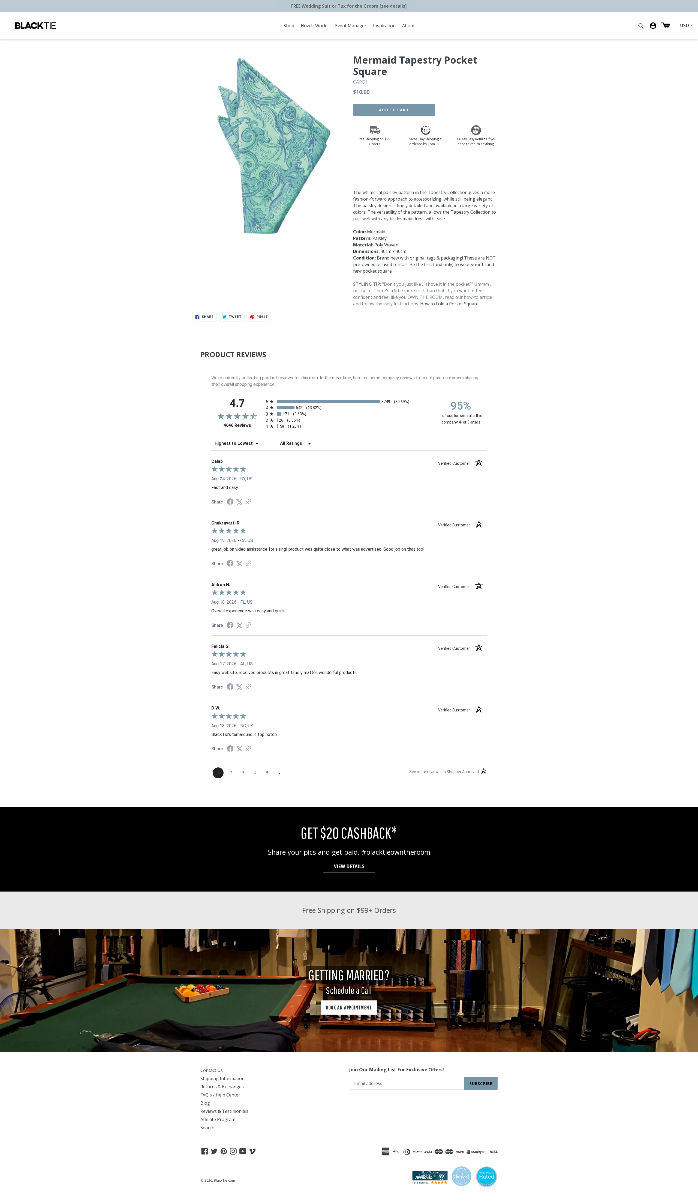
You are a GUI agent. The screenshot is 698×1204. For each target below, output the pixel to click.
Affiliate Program (217, 1119)
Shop (289, 26)
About (408, 26)
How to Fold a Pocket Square (449, 304)
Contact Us (211, 1070)
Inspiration (384, 26)
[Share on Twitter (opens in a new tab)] (239, 502)
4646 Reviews (243, 425)
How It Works (315, 26)
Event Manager (350, 26)
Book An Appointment (349, 1007)
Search (207, 1128)
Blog (205, 1103)
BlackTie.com (224, 1180)
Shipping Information (222, 1078)
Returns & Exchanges (222, 1087)
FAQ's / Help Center (220, 1095)
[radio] (349, 401)
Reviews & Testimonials (224, 1111)
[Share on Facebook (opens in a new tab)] (230, 502)
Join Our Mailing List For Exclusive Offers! (396, 1069)
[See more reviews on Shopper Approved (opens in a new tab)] (248, 502)
